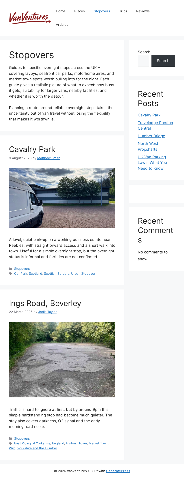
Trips (123, 11)
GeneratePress (118, 471)
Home (60, 11)
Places (79, 11)
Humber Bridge (151, 136)
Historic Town (76, 443)
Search (144, 52)
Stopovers (102, 11)
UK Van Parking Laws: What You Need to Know (152, 163)
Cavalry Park (32, 149)
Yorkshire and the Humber (37, 448)
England (58, 443)
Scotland (35, 273)
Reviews (143, 11)
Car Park (20, 273)
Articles (62, 24)
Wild (12, 448)
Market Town (98, 443)
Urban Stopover (83, 273)
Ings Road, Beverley (45, 303)
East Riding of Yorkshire (32, 443)
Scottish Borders (56, 273)
